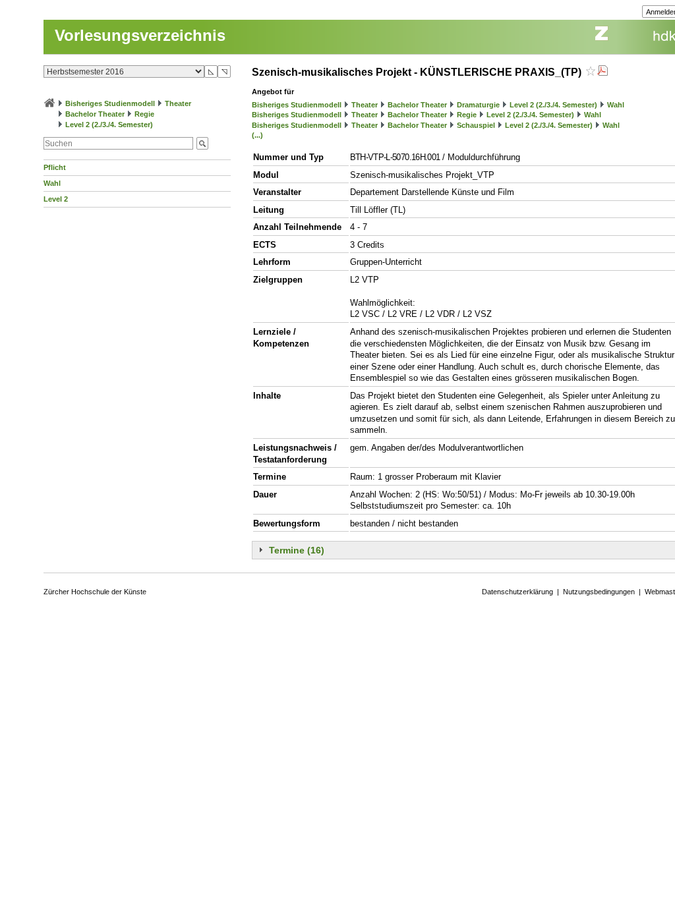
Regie (144, 114)
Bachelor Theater (95, 114)
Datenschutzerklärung (517, 592)
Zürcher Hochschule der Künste (95, 592)
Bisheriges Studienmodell (110, 103)
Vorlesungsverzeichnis (140, 35)
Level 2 (56, 199)
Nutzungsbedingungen (599, 592)
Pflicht (55, 167)
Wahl (52, 183)
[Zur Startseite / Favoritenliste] (49, 103)
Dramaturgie (478, 105)
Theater (178, 103)
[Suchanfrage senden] (202, 143)
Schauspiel (476, 125)
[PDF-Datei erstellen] (602, 72)
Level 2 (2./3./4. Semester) (109, 124)
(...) (257, 135)
